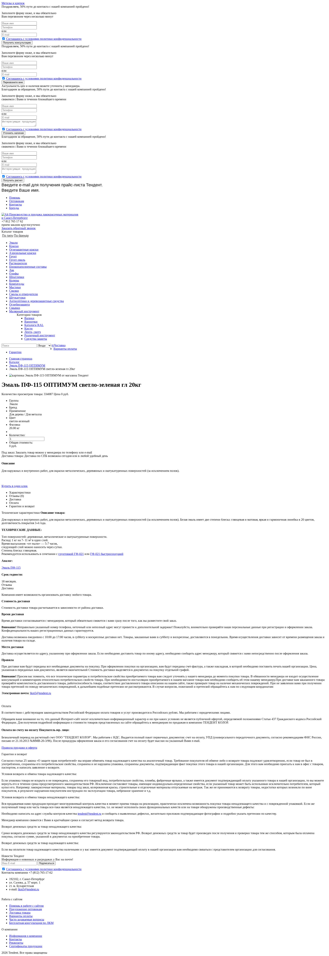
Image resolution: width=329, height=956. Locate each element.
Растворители (18, 263)
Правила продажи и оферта (19, 747)
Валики (29, 318)
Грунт (13, 256)
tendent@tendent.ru (89, 813)
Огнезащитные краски (23, 249)
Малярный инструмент (24, 311)
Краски (14, 246)
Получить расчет (13, 180)
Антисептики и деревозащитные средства (36, 301)
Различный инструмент (39, 335)
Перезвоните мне (13, 82)
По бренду (21, 235)
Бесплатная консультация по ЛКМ (31, 923)
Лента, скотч (32, 332)
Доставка (59, 345)
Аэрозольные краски (22, 253)
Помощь (14, 197)
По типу (7, 235)
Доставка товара (19, 912)
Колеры (14, 280)
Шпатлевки (16, 277)
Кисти (28, 328)
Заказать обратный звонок (19, 228)
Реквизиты (16, 942)
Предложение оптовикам (25, 909)
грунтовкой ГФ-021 (71, 554)
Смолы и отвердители (23, 294)
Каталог (14, 362)
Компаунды (16, 283)
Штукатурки (17, 297)
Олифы (14, 273)
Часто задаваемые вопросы (26, 919)
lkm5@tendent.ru (40, 693)
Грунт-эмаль (17, 259)
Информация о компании (25, 936)
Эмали (13, 242)
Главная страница (20, 358)
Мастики (15, 287)
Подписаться (46, 863)
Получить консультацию (17, 42)
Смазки (14, 290)
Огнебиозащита (19, 304)
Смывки (14, 308)
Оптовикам (16, 201)
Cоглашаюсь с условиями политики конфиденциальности (43, 38)
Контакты (15, 204)
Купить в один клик (15, 486)
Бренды (14, 208)
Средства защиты (35, 338)
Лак (11, 270)
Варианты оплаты (65, 348)
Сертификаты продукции (25, 946)
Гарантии (15, 352)
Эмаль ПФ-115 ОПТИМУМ (27, 365)
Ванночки (31, 321)
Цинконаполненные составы (28, 266)
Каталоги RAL (34, 325)
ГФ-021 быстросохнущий (106, 554)
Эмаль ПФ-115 (11, 567)
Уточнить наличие (13, 133)
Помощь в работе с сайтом (26, 905)
